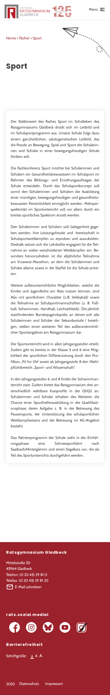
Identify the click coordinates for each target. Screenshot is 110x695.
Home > (12, 38)
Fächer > (26, 38)
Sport (37, 38)
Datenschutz (29, 683)
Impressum (54, 683)
